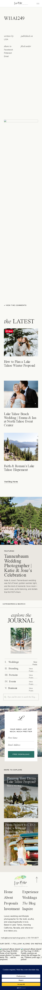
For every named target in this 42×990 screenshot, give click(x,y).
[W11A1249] (21, 641)
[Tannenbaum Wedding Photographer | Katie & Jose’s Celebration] (21, 521)
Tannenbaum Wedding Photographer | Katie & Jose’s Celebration (18, 566)
